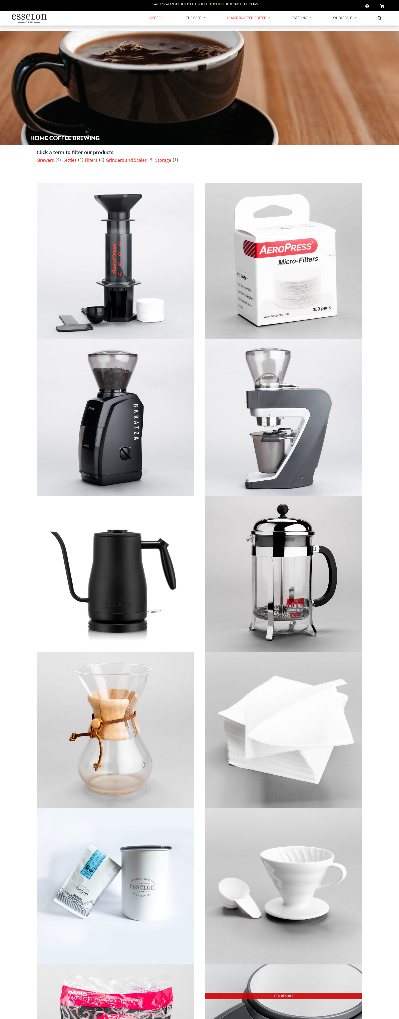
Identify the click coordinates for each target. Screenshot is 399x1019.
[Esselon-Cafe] (29, 15)
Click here (217, 4)
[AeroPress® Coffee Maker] (115, 261)
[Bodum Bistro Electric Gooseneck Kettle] (115, 574)
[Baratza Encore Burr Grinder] (115, 417)
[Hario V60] (283, 886)
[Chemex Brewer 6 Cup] (115, 730)
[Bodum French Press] (283, 574)
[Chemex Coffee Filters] (283, 730)
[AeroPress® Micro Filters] (283, 261)
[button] (380, 17)
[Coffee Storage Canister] (115, 886)
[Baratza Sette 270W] (283, 417)
